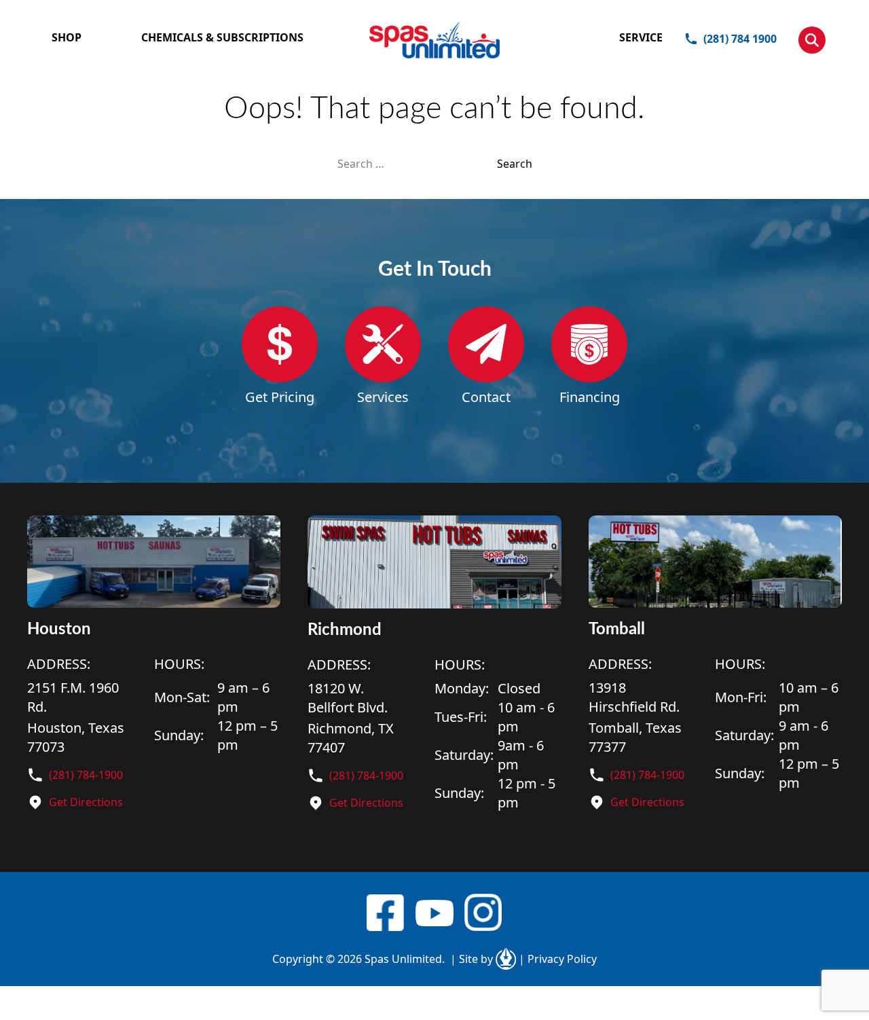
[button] (812, 40)
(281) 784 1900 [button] (740, 38)
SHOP (66, 37)
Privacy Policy (558, 958)
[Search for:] (417, 163)
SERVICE (641, 37)
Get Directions (86, 802)
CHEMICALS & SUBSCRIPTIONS (222, 37)
